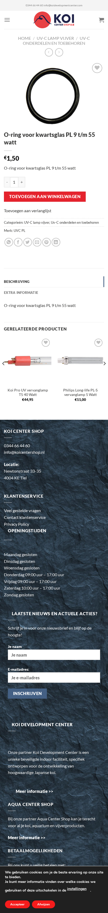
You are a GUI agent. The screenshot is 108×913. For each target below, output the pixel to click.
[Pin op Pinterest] (46, 242)
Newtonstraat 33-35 (22, 470)
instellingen (77, 888)
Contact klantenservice (25, 517)
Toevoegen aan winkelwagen (45, 196)
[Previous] (3, 374)
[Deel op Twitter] (27, 242)
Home (24, 38)
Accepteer (17, 904)
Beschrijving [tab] (16, 281)
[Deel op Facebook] (18, 242)
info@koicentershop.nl (24, 452)
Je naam (15, 646)
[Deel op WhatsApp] (8, 242)
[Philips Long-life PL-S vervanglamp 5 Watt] (80, 361)
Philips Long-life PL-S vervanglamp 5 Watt (80, 392)
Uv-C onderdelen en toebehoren (56, 41)
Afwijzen (43, 904)
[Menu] (7, 19)
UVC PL (19, 230)
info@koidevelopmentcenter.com (63, 5)
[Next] (104, 374)
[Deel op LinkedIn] (56, 242)
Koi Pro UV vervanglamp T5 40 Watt (28, 392)
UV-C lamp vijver (55, 38)
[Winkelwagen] (101, 20)
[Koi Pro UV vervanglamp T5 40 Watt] (27, 361)
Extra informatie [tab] (21, 292)
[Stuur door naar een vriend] (37, 242)
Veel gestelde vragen (22, 510)
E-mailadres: (18, 669)
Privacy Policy (16, 524)
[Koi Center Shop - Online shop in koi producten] (54, 20)
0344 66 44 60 (34, 5)
